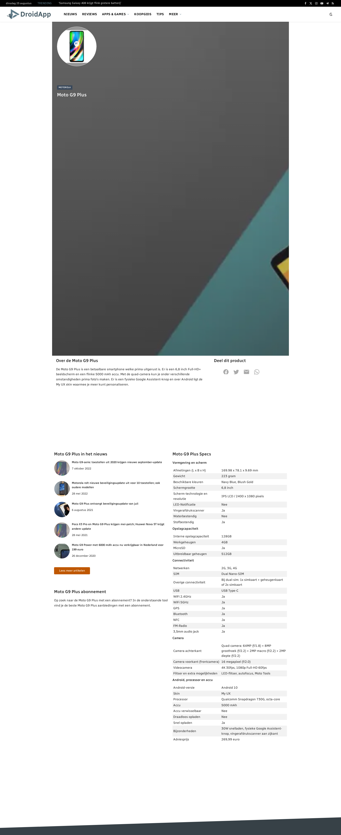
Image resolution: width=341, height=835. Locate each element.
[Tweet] (236, 374)
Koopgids (142, 14)
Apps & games (114, 14)
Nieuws (70, 14)
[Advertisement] (170, 416)
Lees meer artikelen (72, 570)
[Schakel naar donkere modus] (331, 14)
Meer (173, 14)
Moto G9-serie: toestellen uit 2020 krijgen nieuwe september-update (117, 462)
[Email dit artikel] (246, 374)
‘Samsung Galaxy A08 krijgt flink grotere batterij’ (90, 3)
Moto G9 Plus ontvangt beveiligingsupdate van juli (105, 503)
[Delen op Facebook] (226, 374)
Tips (160, 14)
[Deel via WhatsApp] (257, 374)
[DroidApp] (30, 14)
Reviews (89, 14)
